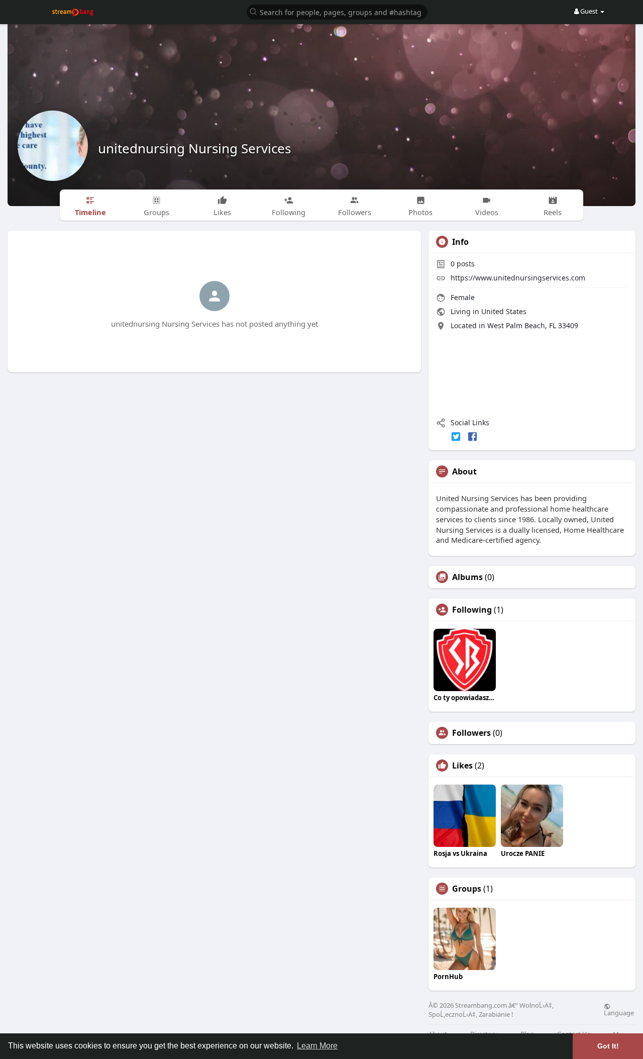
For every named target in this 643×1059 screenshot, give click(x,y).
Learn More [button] (317, 1045)
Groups (466, 889)
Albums (467, 577)
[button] (337, 11)
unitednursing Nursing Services (194, 148)
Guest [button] (589, 11)
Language (619, 1012)
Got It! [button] (608, 1046)
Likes (462, 765)
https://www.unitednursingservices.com (518, 277)
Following (472, 610)
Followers (471, 733)
